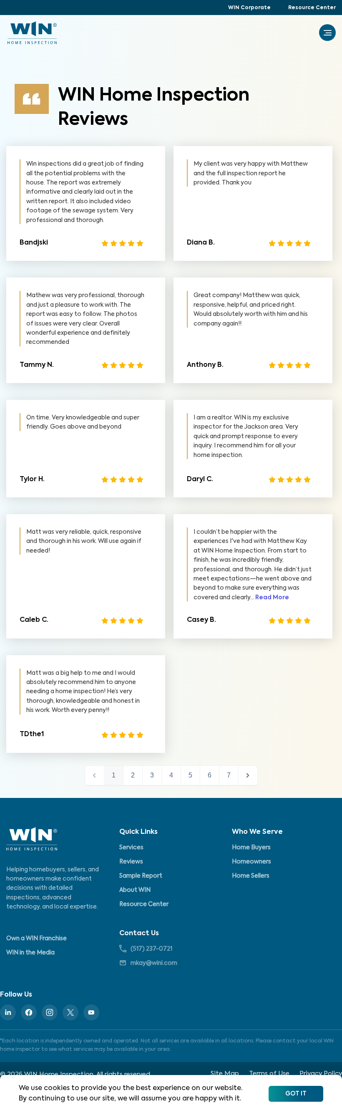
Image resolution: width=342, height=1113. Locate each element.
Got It (296, 1094)
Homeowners (251, 862)
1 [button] (114, 775)
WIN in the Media (30, 953)
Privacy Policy (320, 1073)
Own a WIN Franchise (36, 938)
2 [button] (133, 775)
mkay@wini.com (154, 963)
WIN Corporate (249, 7)
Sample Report (140, 876)
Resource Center (312, 7)
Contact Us (139, 933)
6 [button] (209, 775)
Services (131, 848)
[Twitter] (70, 1012)
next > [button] (248, 775)
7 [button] (229, 775)
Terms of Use (269, 1073)
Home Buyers (251, 848)
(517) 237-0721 (151, 949)
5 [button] (190, 775)
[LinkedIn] (8, 1012)
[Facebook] (29, 1012)
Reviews (131, 862)
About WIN (135, 890)
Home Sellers (250, 876)
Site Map (225, 1073)
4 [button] (171, 775)
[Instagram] (50, 1012)
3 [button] (152, 775)
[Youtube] (91, 1012)
